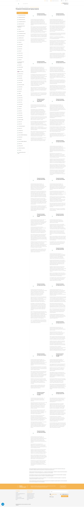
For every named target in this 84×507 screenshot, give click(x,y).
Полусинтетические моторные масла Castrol (60, 62)
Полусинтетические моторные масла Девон (41, 354)
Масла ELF (20, 59)
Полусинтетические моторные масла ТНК (60, 393)
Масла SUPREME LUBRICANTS (23, 141)
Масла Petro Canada (21, 84)
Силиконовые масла (21, 35)
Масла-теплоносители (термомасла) (21, 26)
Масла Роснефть (21, 119)
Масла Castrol (20, 55)
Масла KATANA (21, 67)
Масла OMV (20, 82)
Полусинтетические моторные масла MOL (41, 179)
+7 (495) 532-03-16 (65, 3)
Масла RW (20, 139)
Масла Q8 (20, 91)
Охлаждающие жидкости (22, 21)
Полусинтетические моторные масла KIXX (60, 100)
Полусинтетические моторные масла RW (60, 249)
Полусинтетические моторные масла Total (60, 285)
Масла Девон (20, 115)
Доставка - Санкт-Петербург (20, 498)
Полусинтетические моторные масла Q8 (60, 215)
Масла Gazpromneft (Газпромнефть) (21, 62)
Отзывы (17, 492)
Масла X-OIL (20, 143)
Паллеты (20, 150)
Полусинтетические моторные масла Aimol (60, 14)
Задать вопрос (63, 486)
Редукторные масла (30, 498)
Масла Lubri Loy (21, 73)
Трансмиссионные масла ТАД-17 (22, 153)
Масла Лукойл (21, 117)
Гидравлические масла (22, 17)
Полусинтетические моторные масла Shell (41, 285)
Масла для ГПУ (21, 145)
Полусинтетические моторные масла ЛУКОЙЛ (60, 355)
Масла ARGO (20, 46)
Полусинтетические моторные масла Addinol (41, 14)
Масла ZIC (20, 108)
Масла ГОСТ (20, 128)
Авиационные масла (21, 31)
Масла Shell (20, 95)
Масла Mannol (21, 104)
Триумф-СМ (20, 106)
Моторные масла (29, 492)
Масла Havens (21, 132)
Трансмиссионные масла (30, 493)
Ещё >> (17, 499)
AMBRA (20, 93)
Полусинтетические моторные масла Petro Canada (41, 215)
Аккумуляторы (21, 130)
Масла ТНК (20, 121)
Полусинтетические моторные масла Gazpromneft (41, 100)
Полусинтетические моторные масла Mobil (60, 141)
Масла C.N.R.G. (21, 53)
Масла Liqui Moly (21, 71)
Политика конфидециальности (20, 493)
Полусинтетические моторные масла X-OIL (60, 322)
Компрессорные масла (22, 19)
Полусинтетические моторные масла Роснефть (41, 393)
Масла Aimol (20, 48)
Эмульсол (20, 42)
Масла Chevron (21, 57)
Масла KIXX (20, 69)
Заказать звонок (64, 496)
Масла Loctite (20, 97)
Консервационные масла (22, 33)
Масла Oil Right (21, 80)
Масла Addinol (21, 44)
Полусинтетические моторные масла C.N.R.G (41, 62)
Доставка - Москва (18, 497)
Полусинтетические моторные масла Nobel (60, 179)
